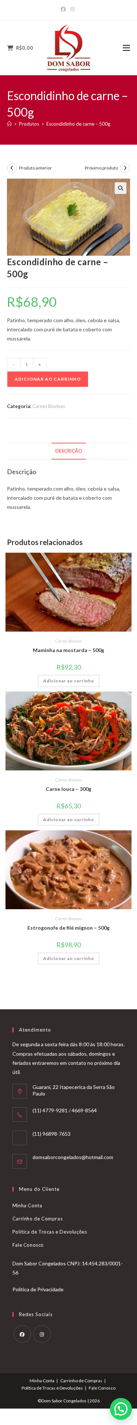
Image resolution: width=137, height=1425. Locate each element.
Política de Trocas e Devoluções (49, 1232)
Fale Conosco (28, 1245)
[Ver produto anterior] (12, 168)
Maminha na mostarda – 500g (68, 650)
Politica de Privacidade (38, 1289)
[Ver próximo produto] (125, 168)
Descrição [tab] (68, 451)
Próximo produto (101, 168)
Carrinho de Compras (37, 1219)
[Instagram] (72, 9)
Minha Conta (27, 1205)
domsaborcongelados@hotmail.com (73, 1157)
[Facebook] (64, 9)
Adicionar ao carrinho (48, 379)
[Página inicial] (9, 124)
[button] (120, 188)
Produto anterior (35, 168)
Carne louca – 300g (68, 789)
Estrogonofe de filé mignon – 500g (68, 928)
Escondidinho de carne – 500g (78, 124)
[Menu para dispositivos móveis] (126, 48)
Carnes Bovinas (48, 406)
